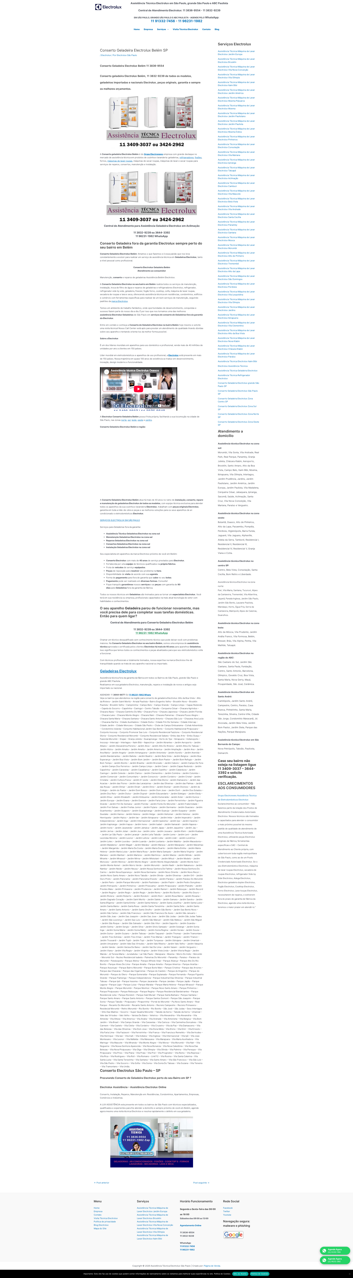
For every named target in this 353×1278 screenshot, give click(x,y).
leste (134, 420)
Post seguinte (201, 1183)
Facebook (228, 1208)
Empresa (98, 1211)
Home (97, 1208)
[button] (167, 29)
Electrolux (106, 55)
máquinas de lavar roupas (119, 161)
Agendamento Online (190, 1225)
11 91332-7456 (163, 21)
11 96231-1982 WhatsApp (152, 633)
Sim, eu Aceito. (240, 1274)
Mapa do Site (100, 1228)
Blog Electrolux (101, 1225)
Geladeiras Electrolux (118, 671)
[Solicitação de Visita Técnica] (151, 1141)
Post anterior (101, 1183)
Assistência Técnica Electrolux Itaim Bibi (237, 361)
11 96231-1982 (190, 21)
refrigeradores (187, 157)
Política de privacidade (105, 1221)
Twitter (226, 1211)
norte (124, 420)
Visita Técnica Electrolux (106, 1218)
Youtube (227, 1214)
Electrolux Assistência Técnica (233, 366)
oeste (140, 420)
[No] (349, 1273)
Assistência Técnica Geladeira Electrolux (237, 370)
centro (148, 420)
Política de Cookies (259, 1274)
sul (129, 420)
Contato (97, 1214)
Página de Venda (212, 1265)
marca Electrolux (119, 301)
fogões (198, 157)
